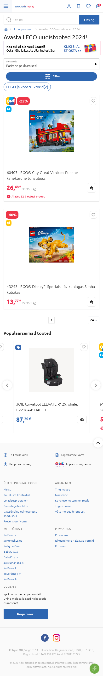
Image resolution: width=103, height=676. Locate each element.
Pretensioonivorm (15, 521)
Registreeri (25, 614)
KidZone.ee (11, 535)
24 (92, 320)
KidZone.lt (10, 568)
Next (96, 385)
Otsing (89, 20)
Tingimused (62, 489)
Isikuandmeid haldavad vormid (74, 540)
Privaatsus (61, 535)
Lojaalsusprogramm (16, 500)
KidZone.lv (10, 579)
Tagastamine (63, 506)
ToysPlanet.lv (12, 573)
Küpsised (61, 546)
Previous (7, 385)
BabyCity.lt (11, 551)
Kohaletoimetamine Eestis (72, 500)
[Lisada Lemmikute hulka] (93, 101)
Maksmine (61, 495)
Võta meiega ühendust (70, 511)
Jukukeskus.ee (13, 540)
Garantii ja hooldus (16, 506)
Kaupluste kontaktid (17, 495)
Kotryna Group (13, 546)
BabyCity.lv (11, 557)
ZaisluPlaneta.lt (13, 562)
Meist (7, 489)
